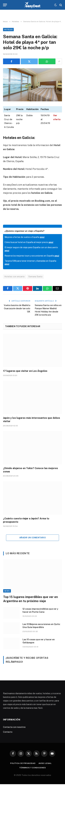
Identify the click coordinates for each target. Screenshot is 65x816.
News (7, 591)
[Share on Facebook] (11, 61)
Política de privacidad (22, 763)
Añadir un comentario (32, 537)
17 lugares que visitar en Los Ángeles (25, 371)
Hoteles (8, 29)
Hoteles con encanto (15, 276)
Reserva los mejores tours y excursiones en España (32, 256)
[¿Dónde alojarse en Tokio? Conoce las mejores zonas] (32, 447)
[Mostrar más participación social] (59, 61)
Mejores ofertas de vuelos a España (24, 237)
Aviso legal (45, 763)
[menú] (5, 5)
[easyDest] (32, 5)
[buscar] (60, 5)
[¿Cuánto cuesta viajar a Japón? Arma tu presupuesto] (32, 497)
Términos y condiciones (32, 768)
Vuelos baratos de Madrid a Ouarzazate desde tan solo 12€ (17, 308)
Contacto (7, 732)
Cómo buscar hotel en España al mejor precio (29, 242)
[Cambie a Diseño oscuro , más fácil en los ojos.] (55, 5)
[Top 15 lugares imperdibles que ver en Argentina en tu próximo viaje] (32, 576)
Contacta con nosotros (14, 727)
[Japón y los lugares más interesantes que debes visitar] (32, 397)
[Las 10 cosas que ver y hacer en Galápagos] (11, 643)
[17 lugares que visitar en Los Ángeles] (32, 350)
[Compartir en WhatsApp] (47, 61)
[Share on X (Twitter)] (29, 61)
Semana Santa (35, 276)
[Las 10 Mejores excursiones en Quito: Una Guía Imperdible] (11, 628)
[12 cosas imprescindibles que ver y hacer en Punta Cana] (11, 613)
